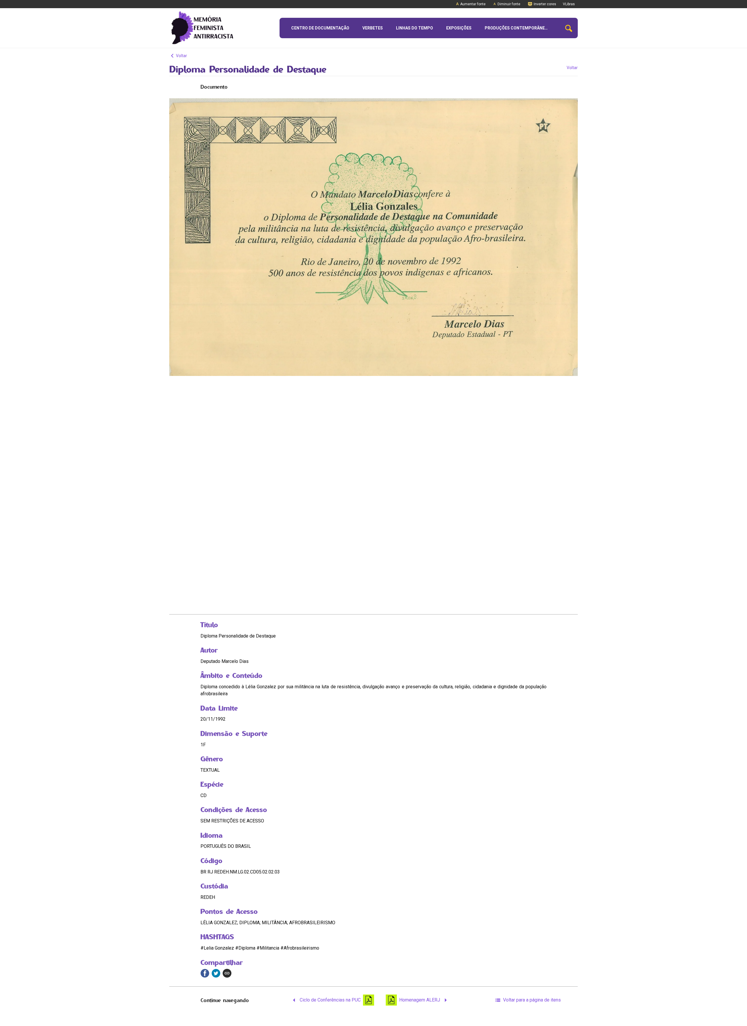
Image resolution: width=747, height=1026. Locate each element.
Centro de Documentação (320, 28)
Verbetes (372, 28)
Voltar (181, 55)
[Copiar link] (227, 973)
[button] (569, 28)
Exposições (459, 28)
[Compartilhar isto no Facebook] (204, 973)
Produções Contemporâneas (517, 28)
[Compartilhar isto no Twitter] (216, 973)
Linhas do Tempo (414, 28)
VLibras (569, 4)
